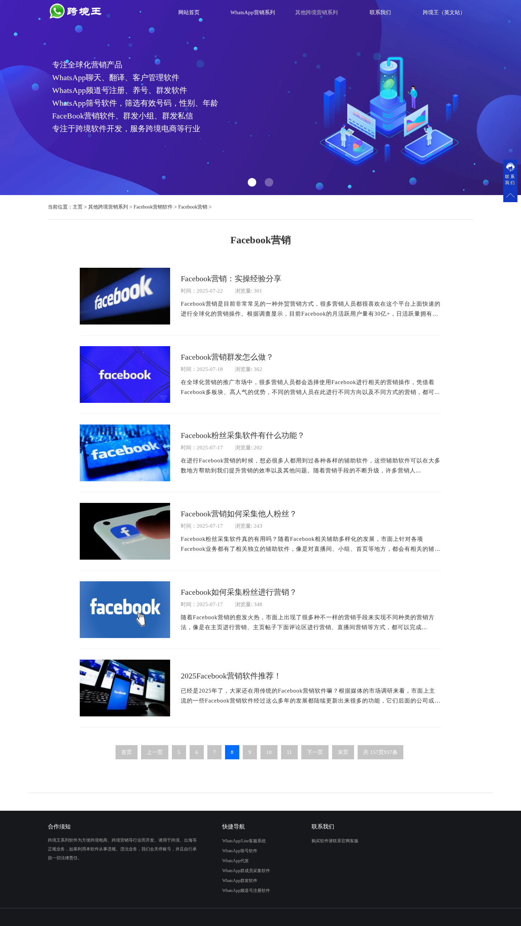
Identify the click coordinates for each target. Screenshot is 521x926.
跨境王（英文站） (444, 12)
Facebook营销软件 (153, 207)
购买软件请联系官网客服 (335, 840)
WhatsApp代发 (235, 860)
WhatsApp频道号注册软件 (246, 890)
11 (289, 752)
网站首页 (189, 12)
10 (269, 752)
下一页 (315, 752)
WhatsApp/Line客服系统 (244, 840)
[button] (252, 182)
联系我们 (380, 12)
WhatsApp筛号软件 (239, 850)
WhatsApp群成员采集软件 (246, 870)
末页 (343, 752)
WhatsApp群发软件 (239, 880)
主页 (78, 207)
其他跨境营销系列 (108, 207)
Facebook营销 (192, 207)
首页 (126, 752)
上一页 (155, 752)
